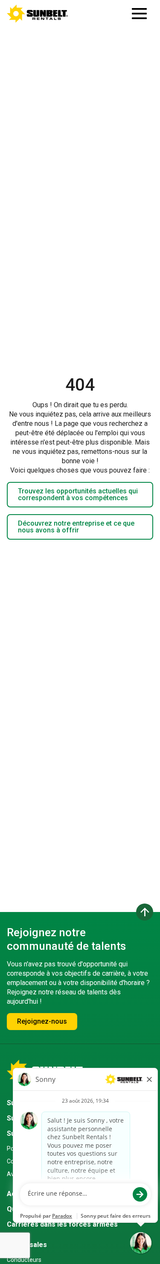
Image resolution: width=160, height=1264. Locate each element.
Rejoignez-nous (42, 1021)
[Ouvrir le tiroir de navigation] (139, 13)
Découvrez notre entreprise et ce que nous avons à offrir (76, 526)
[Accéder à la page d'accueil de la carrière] (37, 13)
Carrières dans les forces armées (62, 1224)
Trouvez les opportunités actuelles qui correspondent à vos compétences (78, 494)
